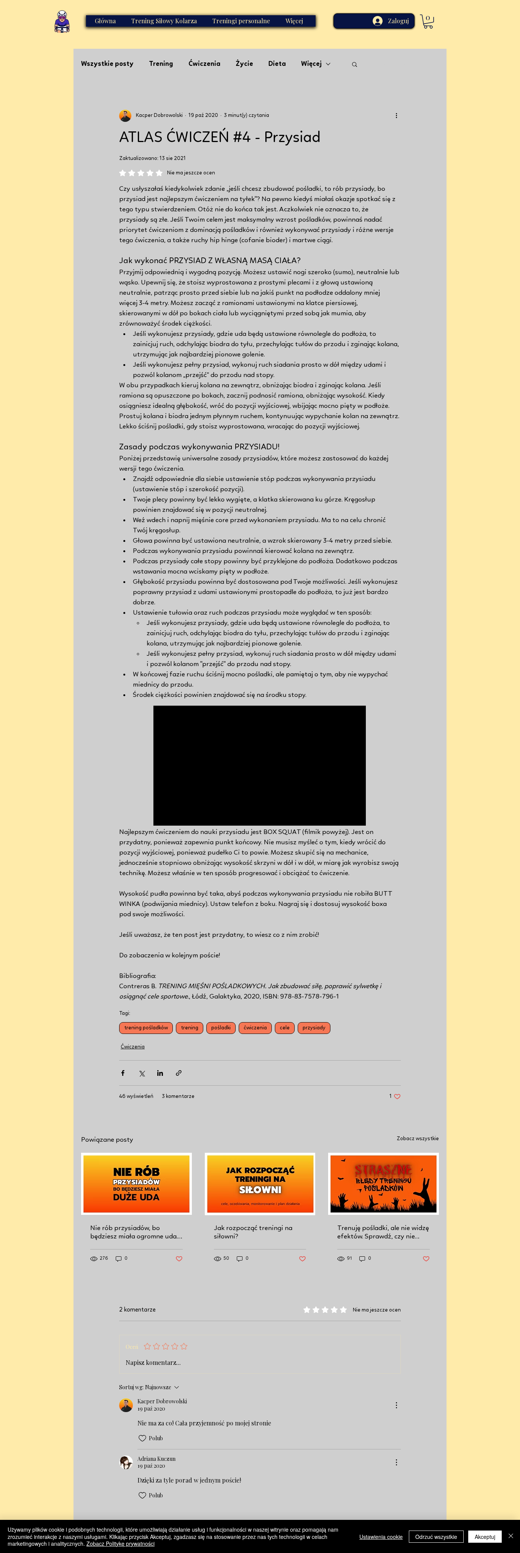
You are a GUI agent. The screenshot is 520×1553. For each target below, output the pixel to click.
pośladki (221, 1028)
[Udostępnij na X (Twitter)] (141, 1073)
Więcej (311, 64)
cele (285, 1028)
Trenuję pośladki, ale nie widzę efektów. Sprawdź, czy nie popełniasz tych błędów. (383, 1233)
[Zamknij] (510, 1536)
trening (189, 1028)
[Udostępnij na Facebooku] (122, 1073)
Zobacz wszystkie (418, 1138)
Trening (161, 64)
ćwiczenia (255, 1028)
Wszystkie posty (107, 64)
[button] (428, 21)
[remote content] (260, 766)
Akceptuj (485, 1536)
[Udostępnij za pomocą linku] (178, 1073)
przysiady (314, 1028)
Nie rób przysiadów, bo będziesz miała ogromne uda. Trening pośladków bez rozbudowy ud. (134, 1233)
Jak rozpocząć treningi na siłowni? (253, 1232)
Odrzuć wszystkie (436, 1536)
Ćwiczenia (204, 64)
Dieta (277, 64)
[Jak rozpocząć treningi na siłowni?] (260, 1184)
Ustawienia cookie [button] (381, 1536)
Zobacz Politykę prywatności (120, 1543)
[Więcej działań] (396, 115)
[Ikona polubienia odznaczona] (142, 1438)
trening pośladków (146, 1028)
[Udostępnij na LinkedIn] (160, 1073)
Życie (244, 64)
